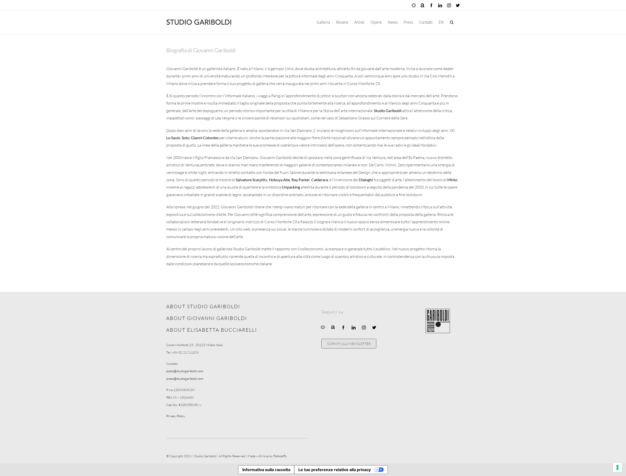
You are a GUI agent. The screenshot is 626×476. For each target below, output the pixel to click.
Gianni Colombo (205, 137)
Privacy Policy (175, 416)
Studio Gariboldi (388, 110)
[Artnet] (333, 327)
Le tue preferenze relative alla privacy (334, 469)
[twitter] (374, 327)
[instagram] (364, 327)
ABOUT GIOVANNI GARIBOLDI (206, 318)
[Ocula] (323, 327)
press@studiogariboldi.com (184, 379)
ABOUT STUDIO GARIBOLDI (203, 306)
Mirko (452, 179)
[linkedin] (354, 327)
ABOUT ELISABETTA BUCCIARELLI (211, 330)
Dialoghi (366, 179)
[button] (452, 22)
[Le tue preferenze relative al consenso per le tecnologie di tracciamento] (617, 467)
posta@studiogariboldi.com (184, 371)
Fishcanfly (280, 456)
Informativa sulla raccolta (266, 469)
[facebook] (343, 327)
